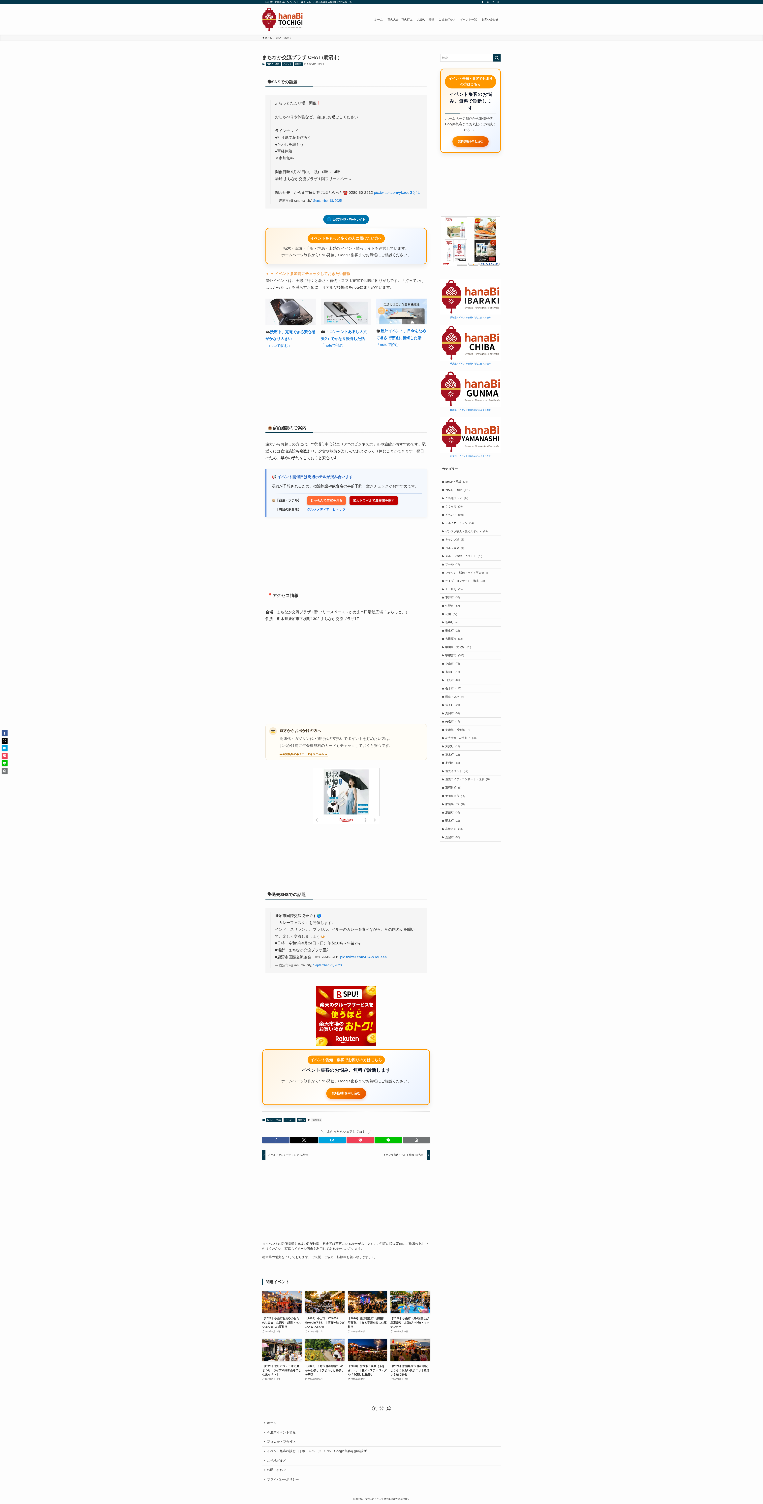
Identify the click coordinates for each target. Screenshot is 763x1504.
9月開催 (317, 1120)
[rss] (493, 2)
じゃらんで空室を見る (326, 500)
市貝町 (452, 671)
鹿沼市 (298, 64)
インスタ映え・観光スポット (466, 531)
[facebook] (482, 2)
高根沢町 (454, 829)
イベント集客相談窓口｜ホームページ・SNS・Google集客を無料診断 (317, 1451)
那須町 (452, 812)
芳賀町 (452, 746)
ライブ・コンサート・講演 (465, 580)
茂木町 (452, 754)
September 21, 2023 (327, 965)
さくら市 (454, 506)
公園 (451, 614)
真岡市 (452, 713)
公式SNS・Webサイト (346, 219)
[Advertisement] (346, 384)
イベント (287, 64)
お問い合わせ (276, 1470)
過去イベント (456, 771)
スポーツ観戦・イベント (463, 556)
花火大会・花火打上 (460, 737)
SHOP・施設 (273, 64)
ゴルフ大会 (454, 547)
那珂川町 (453, 787)
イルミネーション (459, 523)
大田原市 (454, 638)
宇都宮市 (454, 655)
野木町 (452, 820)
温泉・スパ (454, 696)
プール (452, 564)
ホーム (272, 1422)
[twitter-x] (487, 2)
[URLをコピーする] (416, 1140)
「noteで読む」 (278, 345)
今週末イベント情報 (281, 1432)
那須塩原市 (455, 796)
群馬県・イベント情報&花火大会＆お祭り (470, 410)
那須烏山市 (455, 804)
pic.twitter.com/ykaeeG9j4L (397, 192)
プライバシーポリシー (283, 1479)
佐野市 (452, 605)
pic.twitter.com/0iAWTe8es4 (363, 957)
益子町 (452, 704)
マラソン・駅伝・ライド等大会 (467, 572)
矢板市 (452, 721)
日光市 (452, 680)
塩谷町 (451, 622)
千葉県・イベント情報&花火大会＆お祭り (470, 363)
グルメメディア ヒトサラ (326, 509)
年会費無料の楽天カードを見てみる (302, 754)
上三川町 (454, 589)
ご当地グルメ (456, 498)
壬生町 (452, 630)
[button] (276, 1140)
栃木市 (453, 688)
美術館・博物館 (457, 729)
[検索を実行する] (497, 58)
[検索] (498, 2)
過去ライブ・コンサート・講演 (467, 779)
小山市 (452, 663)
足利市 (452, 762)
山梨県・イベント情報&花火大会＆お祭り (470, 456)
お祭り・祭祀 (457, 490)
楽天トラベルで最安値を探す (373, 500)
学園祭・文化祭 (458, 647)
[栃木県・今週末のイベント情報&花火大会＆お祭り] (282, 19)
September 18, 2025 (327, 200)
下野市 (452, 597)
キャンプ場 (454, 539)
